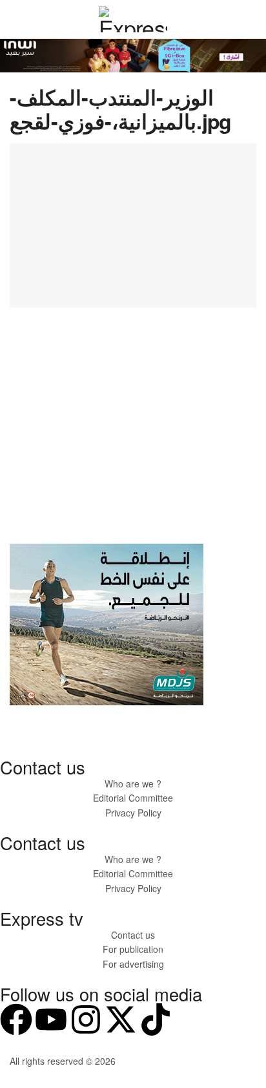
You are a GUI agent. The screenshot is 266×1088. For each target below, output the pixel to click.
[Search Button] (250, 19)
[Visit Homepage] (133, 19)
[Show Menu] (15, 19)
